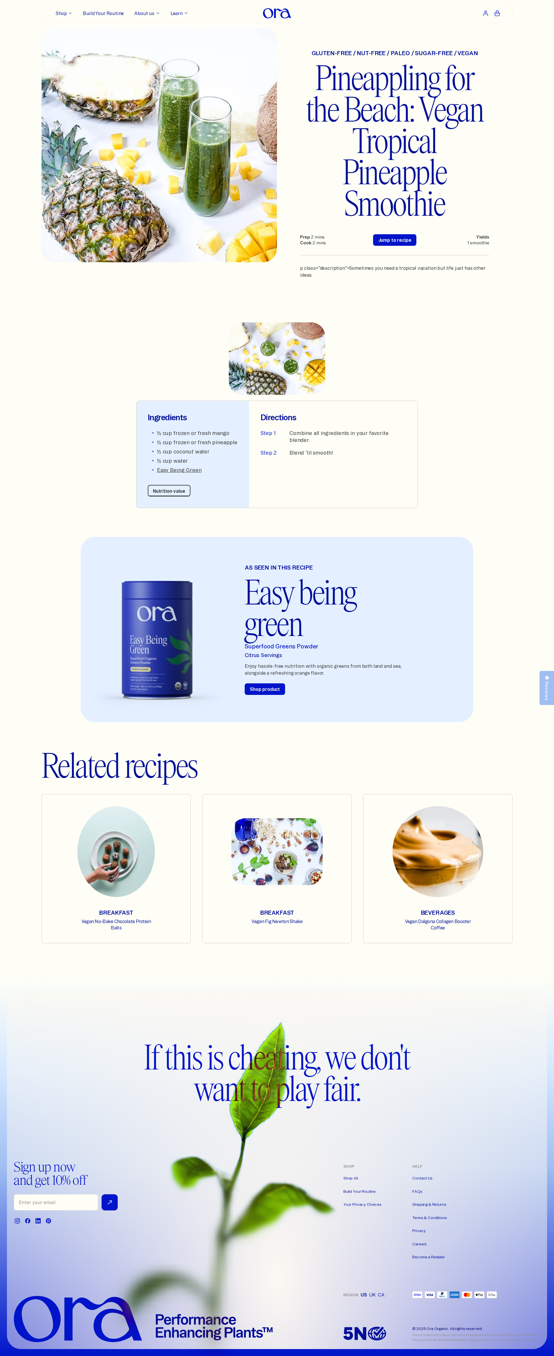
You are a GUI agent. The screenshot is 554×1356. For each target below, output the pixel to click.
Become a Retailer (428, 1257)
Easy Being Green (179, 470)
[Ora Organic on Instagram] (17, 1220)
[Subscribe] (110, 1202)
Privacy (419, 1231)
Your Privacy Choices (362, 1204)
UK (372, 1294)
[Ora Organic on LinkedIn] (38, 1220)
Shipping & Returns (429, 1204)
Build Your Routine (359, 1191)
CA (381, 1294)
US (364, 1294)
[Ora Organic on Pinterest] (48, 1220)
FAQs (417, 1191)
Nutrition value (169, 491)
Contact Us (422, 1178)
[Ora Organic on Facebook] (27, 1220)
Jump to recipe (394, 240)
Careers (419, 1244)
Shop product (265, 689)
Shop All (350, 1178)
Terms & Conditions (429, 1218)
